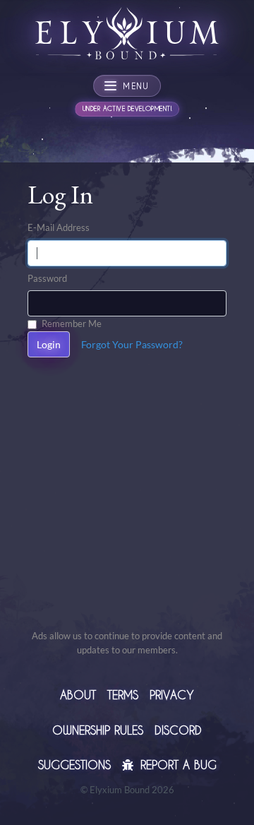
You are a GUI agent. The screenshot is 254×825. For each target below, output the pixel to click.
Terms (122, 694)
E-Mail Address (59, 227)
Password (47, 278)
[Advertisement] (127, 501)
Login (49, 344)
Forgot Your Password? (132, 344)
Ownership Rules (97, 730)
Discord (178, 730)
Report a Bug (176, 764)
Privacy (172, 694)
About (78, 694)
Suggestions (74, 764)
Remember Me (72, 323)
